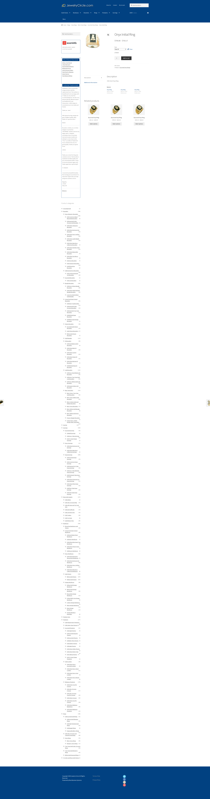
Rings (95, 13)
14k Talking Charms (72, 654)
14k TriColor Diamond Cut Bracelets (72, 274)
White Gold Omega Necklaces (71, 590)
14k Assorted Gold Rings (71, 716)
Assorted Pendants (70, 628)
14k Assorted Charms (72, 638)
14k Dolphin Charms (72, 643)
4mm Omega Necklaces (73, 605)
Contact (115, 5)
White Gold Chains (71, 577)
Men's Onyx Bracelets (72, 406)
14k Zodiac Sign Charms (71, 625)
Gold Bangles (68, 338)
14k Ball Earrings (71, 433)
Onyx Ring (109, 89)
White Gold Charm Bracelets (71, 334)
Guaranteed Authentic (68, 66)
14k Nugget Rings (71, 728)
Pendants (105, 13)
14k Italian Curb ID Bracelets (71, 353)
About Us (108, 5)
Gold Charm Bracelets (72, 331)
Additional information (90, 82)
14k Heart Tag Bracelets (73, 303)
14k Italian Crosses (72, 698)
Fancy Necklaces (69, 554)
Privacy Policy (96, 780)
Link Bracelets (68, 370)
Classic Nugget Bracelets (73, 418)
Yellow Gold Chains (72, 579)
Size (116, 47)
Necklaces (76, 13)
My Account (122, 5)
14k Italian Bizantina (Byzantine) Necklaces (72, 557)
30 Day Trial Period (67, 63)
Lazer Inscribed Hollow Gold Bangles (73, 295)
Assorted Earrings (69, 430)
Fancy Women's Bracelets (71, 214)
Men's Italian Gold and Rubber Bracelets (72, 402)
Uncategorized (67, 208)
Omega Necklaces (69, 582)
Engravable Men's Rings (73, 731)
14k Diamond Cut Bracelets (72, 270)
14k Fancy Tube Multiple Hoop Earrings (73, 471)
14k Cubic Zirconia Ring (71, 502)
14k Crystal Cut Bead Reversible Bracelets (72, 217)
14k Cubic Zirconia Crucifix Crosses (71, 694)
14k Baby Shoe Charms (72, 640)
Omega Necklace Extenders (71, 613)
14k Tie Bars (68, 515)
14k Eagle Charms (71, 646)
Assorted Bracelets (70, 278)
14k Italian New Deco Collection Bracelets (72, 244)
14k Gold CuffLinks (69, 509)
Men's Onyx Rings (82, 25)
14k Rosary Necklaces (72, 551)
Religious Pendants (70, 682)
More (64, 19)
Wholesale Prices (66, 68)
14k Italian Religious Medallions (72, 705)
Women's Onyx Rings (72, 743)
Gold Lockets (68, 661)
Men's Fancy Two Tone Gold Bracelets (72, 394)
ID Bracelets (68, 341)
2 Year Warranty (66, 64)
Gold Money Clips (69, 520)
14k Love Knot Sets (70, 512)
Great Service (65, 74)
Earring (65, 425)
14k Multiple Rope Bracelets (71, 316)
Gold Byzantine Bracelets (71, 267)
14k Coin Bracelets (71, 280)
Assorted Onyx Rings (93, 25)
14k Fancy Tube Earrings (73, 436)
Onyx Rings (74, 25)
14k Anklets (68, 500)
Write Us (64, 191)
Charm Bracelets (69, 324)
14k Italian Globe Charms (73, 649)
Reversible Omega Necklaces (71, 594)
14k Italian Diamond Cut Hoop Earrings (73, 480)
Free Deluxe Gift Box (67, 76)
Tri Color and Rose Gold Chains (71, 758)
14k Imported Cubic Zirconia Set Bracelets (72, 222)
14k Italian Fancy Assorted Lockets (71, 665)
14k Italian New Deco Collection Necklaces (72, 570)
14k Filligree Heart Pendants (72, 622)
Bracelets (86, 13)
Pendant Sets (66, 617)
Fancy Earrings (69, 443)
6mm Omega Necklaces (70, 609)
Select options (93, 124)
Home (64, 25)
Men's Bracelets (69, 390)
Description (87, 77)
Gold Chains (64, 13)
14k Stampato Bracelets (73, 263)
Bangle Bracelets (69, 283)
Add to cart (126, 58)
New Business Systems (75, 780)
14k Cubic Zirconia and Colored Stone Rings (71, 734)
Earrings (115, 13)
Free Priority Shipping (67, 72)
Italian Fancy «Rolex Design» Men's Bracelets (73, 421)
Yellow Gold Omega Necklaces (72, 586)
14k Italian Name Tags (72, 652)
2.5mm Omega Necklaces (73, 602)
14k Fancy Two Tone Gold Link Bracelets (73, 378)
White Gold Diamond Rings (72, 755)
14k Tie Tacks (68, 518)
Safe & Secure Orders (67, 70)
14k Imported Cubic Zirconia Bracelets (72, 307)
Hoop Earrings (68, 455)
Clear (131, 49)
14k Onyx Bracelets (72, 260)
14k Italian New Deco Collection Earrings (72, 451)
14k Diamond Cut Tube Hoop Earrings (72, 467)
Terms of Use (96, 776)
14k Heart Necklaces (72, 539)
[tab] (93, 77)
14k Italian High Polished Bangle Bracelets (73, 291)
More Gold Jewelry (67, 497)
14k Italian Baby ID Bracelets (71, 349)
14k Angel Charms (71, 631)
